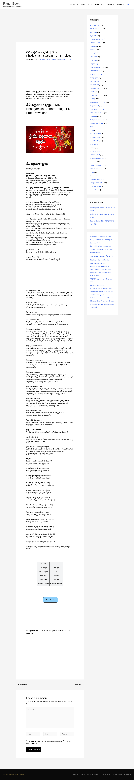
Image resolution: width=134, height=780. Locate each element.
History (92, 99)
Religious (42, 59)
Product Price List (96, 288)
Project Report (107, 288)
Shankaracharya (108, 291)
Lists (83, 4)
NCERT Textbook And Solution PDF (101, 280)
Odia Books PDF (95, 134)
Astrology (93, 32)
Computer (107, 246)
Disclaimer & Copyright (109, 774)
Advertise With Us (124, 774)
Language (73, 4)
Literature (93, 116)
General (109, 256)
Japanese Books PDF (97, 109)
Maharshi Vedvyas (95, 273)
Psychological (95, 155)
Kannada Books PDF (97, 113)
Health (92, 92)
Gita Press (93, 260)
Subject (109, 4)
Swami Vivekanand (102, 301)
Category (98, 4)
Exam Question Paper (97, 256)
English (106, 249)
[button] (128, 4)
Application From (96, 25)
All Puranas (93, 236)
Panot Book (11, 3)
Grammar (103, 263)
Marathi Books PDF (96, 123)
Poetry (92, 148)
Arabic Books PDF (96, 29)
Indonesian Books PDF (97, 102)
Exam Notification (95, 252)
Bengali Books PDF (96, 43)
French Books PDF (96, 74)
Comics (92, 50)
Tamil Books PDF (96, 179)
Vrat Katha (120, 4)
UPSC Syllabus (109, 304)
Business (93, 243)
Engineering (94, 64)
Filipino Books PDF (96, 71)
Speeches (102, 295)
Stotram (62, 59)
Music (92, 127)
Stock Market (109, 298)
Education (93, 60)
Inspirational (94, 106)
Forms (90, 4)
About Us (76, 774)
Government (94, 85)
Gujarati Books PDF (96, 88)
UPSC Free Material (96, 304)
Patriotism (93, 285)
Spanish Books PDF (96, 169)
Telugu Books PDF (52, 59)
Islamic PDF (105, 266)
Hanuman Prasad (95, 266)
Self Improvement (96, 165)
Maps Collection (106, 272)
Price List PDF (95, 151)
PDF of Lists (94, 141)
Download (50, 600)
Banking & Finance (96, 39)
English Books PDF (96, 67)
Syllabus (111, 301)
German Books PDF (96, 81)
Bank (109, 236)
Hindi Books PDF (95, 95)
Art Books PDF (102, 236)
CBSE (98, 243)
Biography (93, 46)
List (103, 269)
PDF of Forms (95, 137)
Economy (93, 57)
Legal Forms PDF (95, 269)
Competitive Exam (97, 246)
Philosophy (94, 144)
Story (92, 172)
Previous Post (22, 684)
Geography (94, 78)
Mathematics (94, 276)
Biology (92, 240)
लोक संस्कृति (93, 307)
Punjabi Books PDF (96, 158)
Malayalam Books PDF (97, 120)
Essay (111, 249)
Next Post (79, 684)
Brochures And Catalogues (103, 240)
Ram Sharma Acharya (96, 292)
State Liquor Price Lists (97, 298)
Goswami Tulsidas (103, 260)
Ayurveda (93, 36)
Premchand (100, 285)
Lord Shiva (108, 269)
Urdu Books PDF (95, 186)
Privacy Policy (95, 774)
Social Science (94, 295)
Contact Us (85, 774)
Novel (92, 130)
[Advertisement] (50, 28)
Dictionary (93, 249)
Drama (92, 53)
